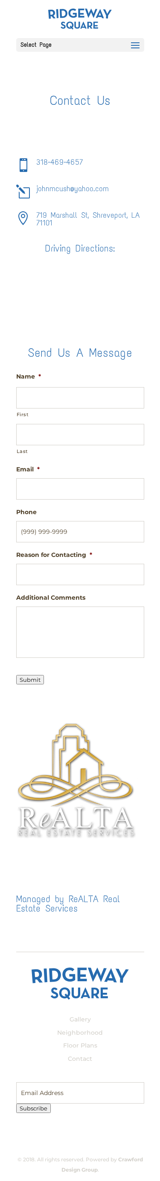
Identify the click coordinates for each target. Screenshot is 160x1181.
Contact (80, 1059)
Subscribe (33, 1108)
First (23, 414)
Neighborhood (80, 1032)
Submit (30, 679)
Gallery (80, 1019)
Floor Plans (80, 1045)
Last (23, 451)
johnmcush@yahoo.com (72, 188)
